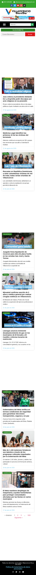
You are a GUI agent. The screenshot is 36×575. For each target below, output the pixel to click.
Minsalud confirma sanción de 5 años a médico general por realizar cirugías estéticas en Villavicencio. (17, 294)
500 (29, 515)
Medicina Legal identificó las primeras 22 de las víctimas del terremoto (15, 135)
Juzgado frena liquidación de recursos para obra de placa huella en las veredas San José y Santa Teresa (17, 255)
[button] (4, 24)
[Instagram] (21, 5)
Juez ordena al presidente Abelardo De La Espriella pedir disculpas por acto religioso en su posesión (17, 99)
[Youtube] (18, 5)
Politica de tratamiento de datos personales (18, 568)
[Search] (32, 24)
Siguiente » (18, 518)
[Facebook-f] (11, 5)
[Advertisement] (18, 56)
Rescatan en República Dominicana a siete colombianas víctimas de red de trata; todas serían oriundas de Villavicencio (17, 174)
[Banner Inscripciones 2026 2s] (18, 19)
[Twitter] (15, 5)
